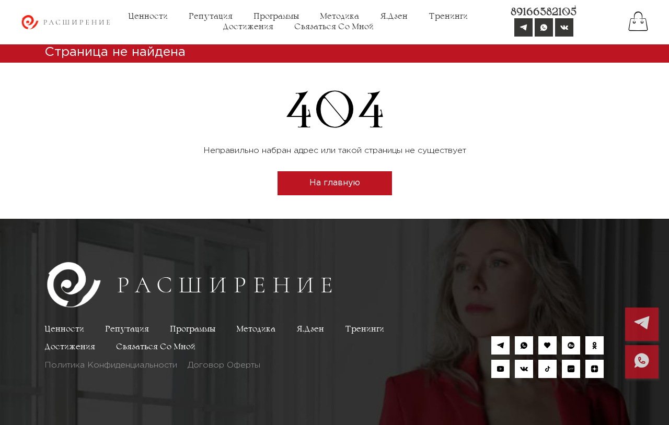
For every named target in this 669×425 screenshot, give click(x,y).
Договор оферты (224, 365)
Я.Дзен (394, 17)
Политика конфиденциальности (110, 365)
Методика (339, 17)
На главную (334, 183)
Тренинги (448, 17)
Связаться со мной (334, 27)
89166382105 (543, 13)
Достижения (248, 27)
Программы (276, 17)
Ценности (148, 17)
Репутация (211, 17)
